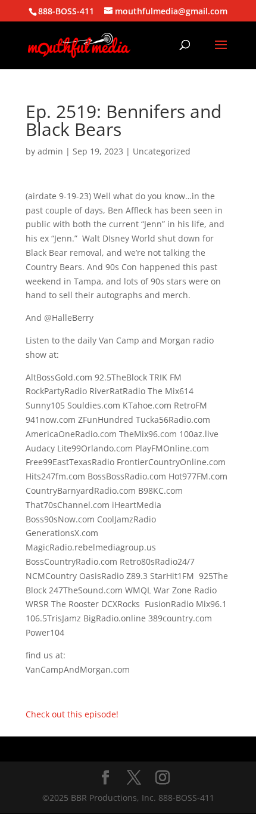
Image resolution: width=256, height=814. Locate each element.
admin (50, 151)
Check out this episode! (72, 714)
